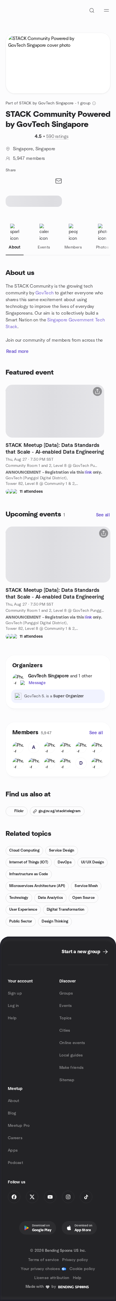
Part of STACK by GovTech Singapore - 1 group (48, 103)
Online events (72, 1043)
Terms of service (43, 1260)
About (13, 1101)
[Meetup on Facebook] (14, 1197)
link (88, 472)
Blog (12, 1113)
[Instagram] (68, 1197)
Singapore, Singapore (34, 149)
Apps (13, 1150)
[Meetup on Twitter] (32, 1197)
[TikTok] (86, 1197)
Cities (64, 1031)
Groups (66, 993)
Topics (65, 1018)
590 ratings (57, 136)
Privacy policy (75, 1260)
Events (65, 1006)
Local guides (71, 1055)
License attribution (51, 1278)
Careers (15, 1138)
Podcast (15, 1163)
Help (12, 1018)
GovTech (44, 293)
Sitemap (66, 1080)
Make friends (71, 1068)
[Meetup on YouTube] (50, 1197)
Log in (13, 1006)
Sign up (15, 993)
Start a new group (81, 952)
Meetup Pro (19, 1126)
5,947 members (29, 158)
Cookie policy (82, 1269)
